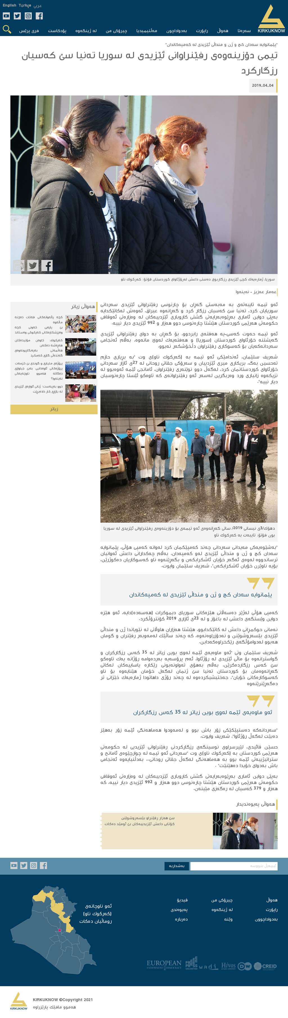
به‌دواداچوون (266, 919)
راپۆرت (272, 910)
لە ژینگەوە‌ (222, 910)
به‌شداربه (176, 866)
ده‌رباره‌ (181, 919)
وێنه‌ (228, 919)
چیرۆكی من (222, 900)
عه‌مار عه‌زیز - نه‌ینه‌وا (256, 292)
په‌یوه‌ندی (179, 910)
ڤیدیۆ (182, 900)
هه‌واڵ (272, 900)
